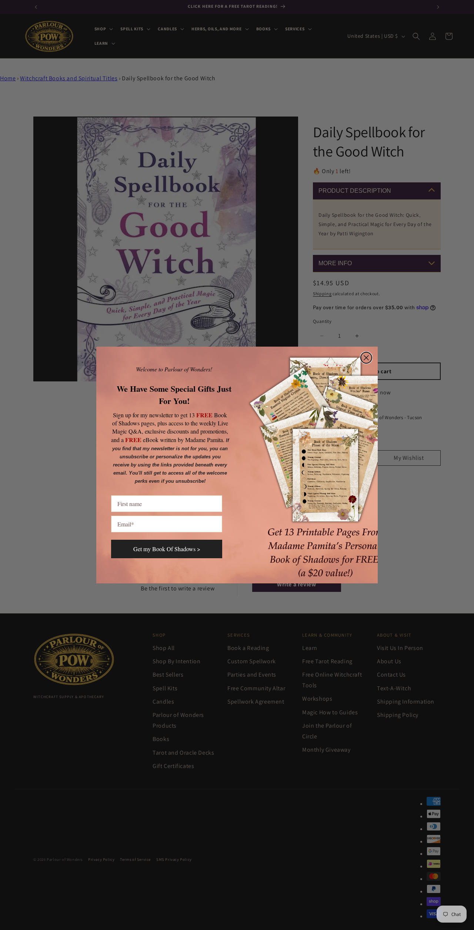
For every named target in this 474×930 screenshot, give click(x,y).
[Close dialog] (366, 357)
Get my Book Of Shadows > (166, 549)
